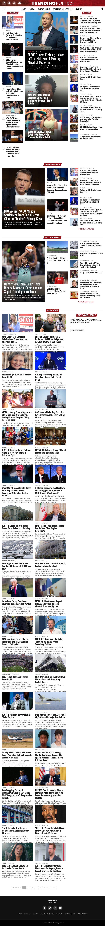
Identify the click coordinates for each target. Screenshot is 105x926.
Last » (53, 887)
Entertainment (44, 9)
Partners (59, 914)
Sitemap (35, 914)
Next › (46, 887)
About (20, 914)
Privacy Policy (82, 914)
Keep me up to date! (77, 330)
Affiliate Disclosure (47, 914)
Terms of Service (70, 914)
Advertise (27, 914)
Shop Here (79, 9)
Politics (32, 9)
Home (24, 9)
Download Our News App (62, 9)
